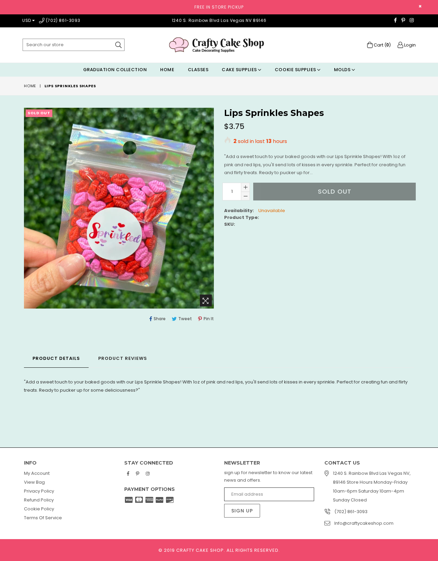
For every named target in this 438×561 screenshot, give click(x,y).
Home (167, 69)
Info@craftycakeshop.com (364, 523)
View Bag (34, 482)
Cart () (382, 45)
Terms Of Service (43, 517)
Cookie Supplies (296, 69)
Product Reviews (122, 358)
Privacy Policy (39, 491)
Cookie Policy (39, 509)
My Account (37, 473)
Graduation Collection (115, 69)
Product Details (56, 358)
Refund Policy (39, 500)
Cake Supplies (240, 69)
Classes (198, 69)
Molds (343, 69)
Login (409, 45)
